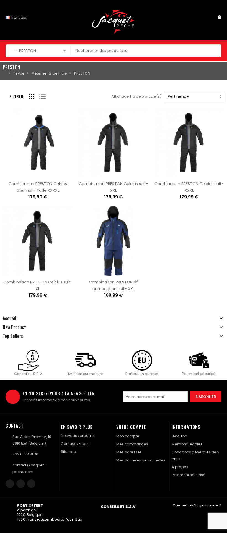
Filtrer (16, 96)
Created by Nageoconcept (196, 505)
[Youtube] (31, 483)
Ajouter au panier (20, 174)
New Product (14, 327)
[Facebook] (10, 483)
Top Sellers (13, 336)
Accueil (9, 318)
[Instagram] (20, 483)
